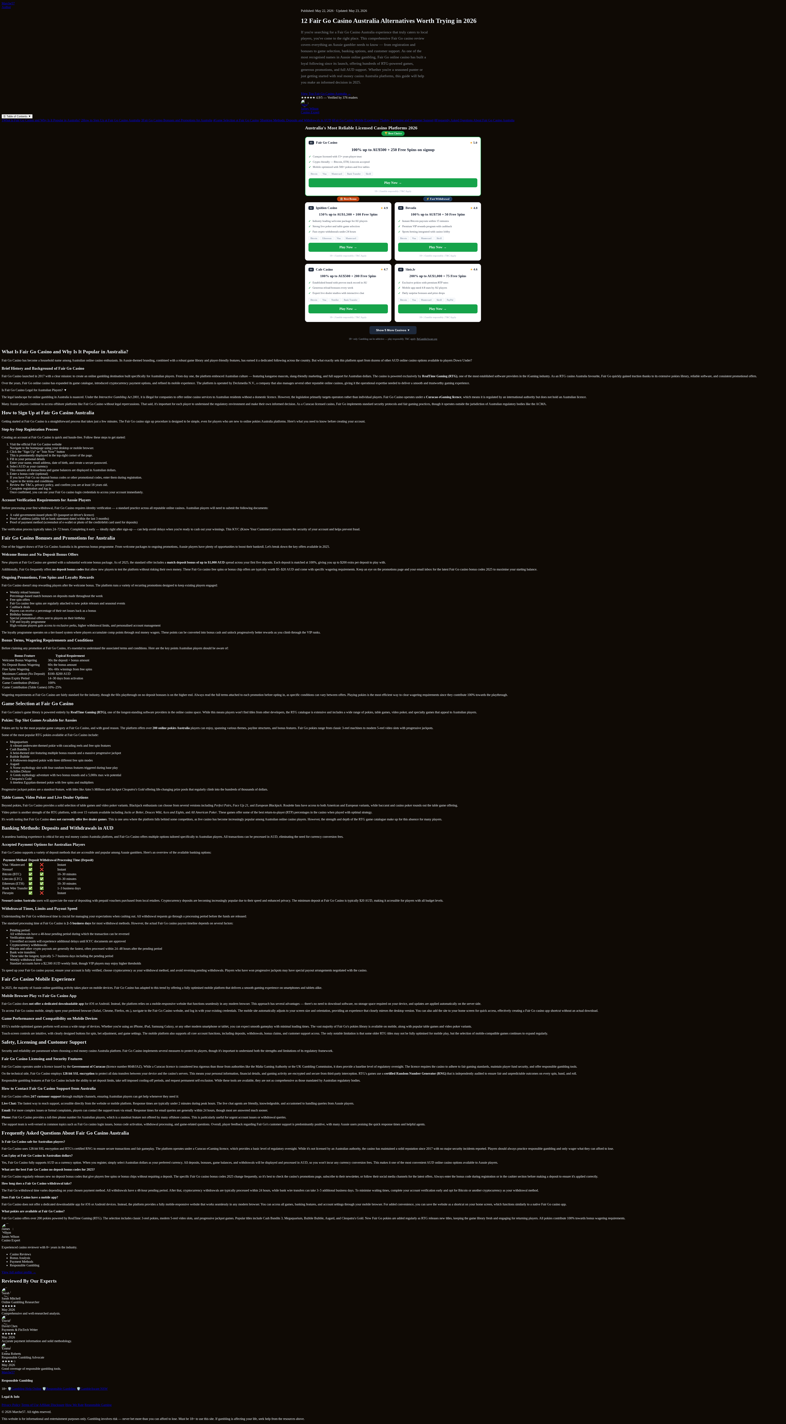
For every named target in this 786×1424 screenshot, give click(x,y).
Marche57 (8, 3)
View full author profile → (19, 1272)
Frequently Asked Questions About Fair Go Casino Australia (474, 120)
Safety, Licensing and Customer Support (407, 120)
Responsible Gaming (98, 1405)
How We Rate (74, 1405)
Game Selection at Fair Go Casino (236, 120)
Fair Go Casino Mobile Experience (355, 120)
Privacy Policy (11, 1405)
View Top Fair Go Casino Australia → (326, 93)
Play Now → (393, 182)
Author (6, 7)
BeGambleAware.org (427, 339)
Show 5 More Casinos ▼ (393, 330)
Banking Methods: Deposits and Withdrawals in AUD (295, 120)
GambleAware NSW (92, 1388)
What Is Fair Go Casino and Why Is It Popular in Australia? (41, 120)
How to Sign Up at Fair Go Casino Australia (110, 120)
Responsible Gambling (59, 1388)
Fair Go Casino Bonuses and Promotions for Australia (176, 120)
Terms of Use (30, 1405)
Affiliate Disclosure (51, 1405)
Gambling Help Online (24, 1388)
